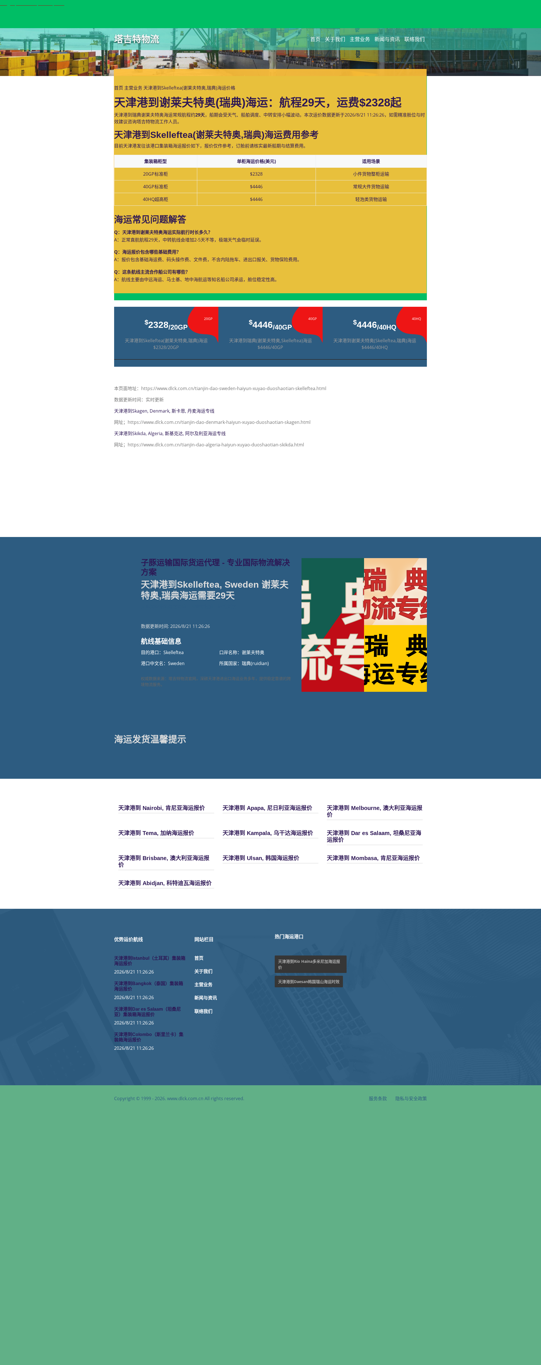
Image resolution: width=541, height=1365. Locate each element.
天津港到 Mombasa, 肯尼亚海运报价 (373, 858)
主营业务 (360, 39)
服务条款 (378, 1098)
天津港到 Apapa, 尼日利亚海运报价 (267, 808)
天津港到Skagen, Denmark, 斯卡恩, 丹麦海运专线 (164, 411)
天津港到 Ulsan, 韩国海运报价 (261, 858)
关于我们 (335, 39)
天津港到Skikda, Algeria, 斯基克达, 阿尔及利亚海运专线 (170, 433)
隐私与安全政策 (411, 1098)
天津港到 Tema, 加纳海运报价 (156, 833)
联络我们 (414, 39)
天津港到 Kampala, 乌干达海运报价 (268, 833)
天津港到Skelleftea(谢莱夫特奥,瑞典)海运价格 (189, 88)
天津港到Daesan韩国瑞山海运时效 (309, 981)
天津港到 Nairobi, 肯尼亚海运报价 (161, 808)
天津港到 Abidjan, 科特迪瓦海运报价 (165, 883)
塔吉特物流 (136, 39)
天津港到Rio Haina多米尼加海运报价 (309, 964)
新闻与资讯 (387, 39)
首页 (315, 39)
